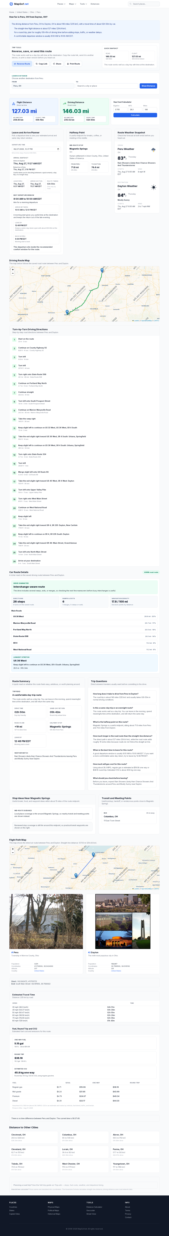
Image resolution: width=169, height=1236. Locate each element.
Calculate (135, 115)
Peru (38, 12)
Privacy (128, 1214)
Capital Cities (14, 1214)
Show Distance (148, 86)
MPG (130, 106)
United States (22, 12)
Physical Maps (54, 1207)
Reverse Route (23, 64)
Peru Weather (126, 149)
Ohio (32, 12)
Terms (127, 1210)
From (14, 82)
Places (60, 4)
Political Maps (53, 1210)
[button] (102, 270)
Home (11, 12)
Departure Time (18, 145)
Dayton (94, 952)
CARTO (156, 320)
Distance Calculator (94, 1207)
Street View (91, 1214)
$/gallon (116, 106)
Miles (145, 106)
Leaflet (136, 320)
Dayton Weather (127, 186)
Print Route (75, 64)
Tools (82, 4)
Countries (13, 1207)
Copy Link (43, 64)
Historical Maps (54, 1214)
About (127, 1207)
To (77, 82)
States (11, 1210)
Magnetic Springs (79, 149)
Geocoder (90, 1210)
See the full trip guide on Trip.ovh (47, 1185)
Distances (95, 4)
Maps (71, 4)
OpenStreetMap (146, 320)
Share (58, 64)
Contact (128, 1217)
